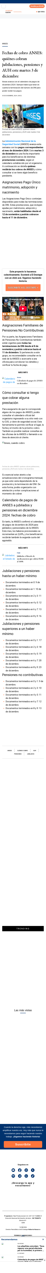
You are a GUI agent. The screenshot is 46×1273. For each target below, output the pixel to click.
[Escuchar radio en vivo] (3, 11)
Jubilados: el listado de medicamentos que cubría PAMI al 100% (30, 559)
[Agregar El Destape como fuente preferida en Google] (23, 100)
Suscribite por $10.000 (37, 6)
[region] (23, 34)
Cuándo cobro (22, 750)
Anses (9, 750)
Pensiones (18, 754)
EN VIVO (41, 12)
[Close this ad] (44, 1260)
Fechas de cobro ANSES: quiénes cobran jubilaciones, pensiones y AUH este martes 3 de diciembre (21, 132)
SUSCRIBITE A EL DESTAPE (22, 287)
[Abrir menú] (3, 6)
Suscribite (23, 1144)
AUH (34, 750)
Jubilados (30, 754)
